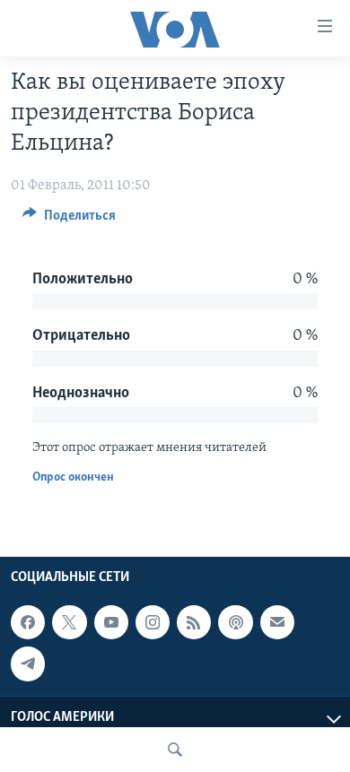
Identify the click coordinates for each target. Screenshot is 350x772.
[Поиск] (175, 749)
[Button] (69, 220)
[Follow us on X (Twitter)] (69, 622)
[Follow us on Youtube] (111, 622)
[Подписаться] (277, 622)
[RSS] (194, 622)
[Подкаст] (235, 622)
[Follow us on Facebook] (28, 622)
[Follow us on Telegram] (28, 664)
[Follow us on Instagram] (153, 622)
